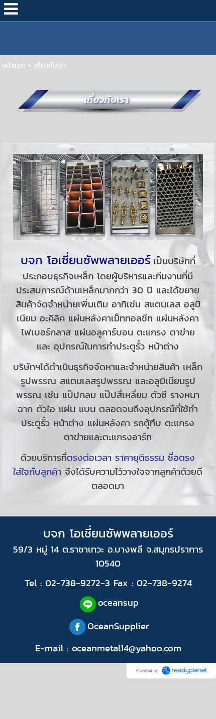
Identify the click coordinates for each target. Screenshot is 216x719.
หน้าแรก (13, 65)
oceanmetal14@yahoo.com (126, 648)
